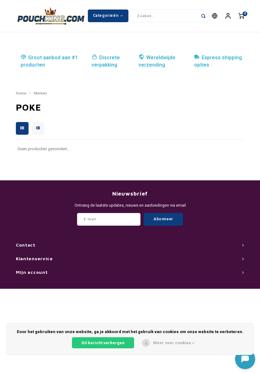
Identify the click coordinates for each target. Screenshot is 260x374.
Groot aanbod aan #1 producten (49, 61)
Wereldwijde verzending (157, 61)
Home (21, 93)
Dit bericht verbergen (103, 343)
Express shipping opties (218, 61)
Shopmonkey (163, 297)
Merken (40, 93)
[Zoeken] (203, 16)
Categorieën (106, 15)
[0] (241, 16)
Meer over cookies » (173, 343)
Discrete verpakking (106, 61)
